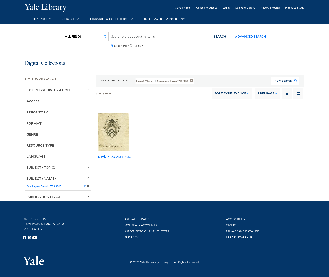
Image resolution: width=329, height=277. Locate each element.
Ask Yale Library (245, 7)
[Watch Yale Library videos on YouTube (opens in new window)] (34, 237)
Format (34, 123)
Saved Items (183, 7)
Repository (37, 112)
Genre (32, 134)
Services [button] (69, 19)
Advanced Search (250, 36)
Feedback (131, 237)
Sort (230, 93)
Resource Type (40, 145)
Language (36, 156)
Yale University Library (46, 7)
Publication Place (43, 196)
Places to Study (294, 7)
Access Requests (206, 7)
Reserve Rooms (270, 7)
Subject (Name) (41, 178)
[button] (220, 36)
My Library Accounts (140, 225)
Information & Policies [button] (163, 19)
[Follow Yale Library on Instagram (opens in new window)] (29, 237)
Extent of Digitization (48, 90)
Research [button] (41, 19)
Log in (226, 7)
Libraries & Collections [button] (110, 19)
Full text (138, 45)
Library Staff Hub (239, 237)
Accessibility (235, 219)
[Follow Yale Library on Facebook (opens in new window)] (24, 237)
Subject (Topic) (40, 167)
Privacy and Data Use (242, 231)
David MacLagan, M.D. (114, 156)
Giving (231, 225)
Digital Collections (45, 63)
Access (32, 101)
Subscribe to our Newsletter (146, 231)
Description (121, 45)
